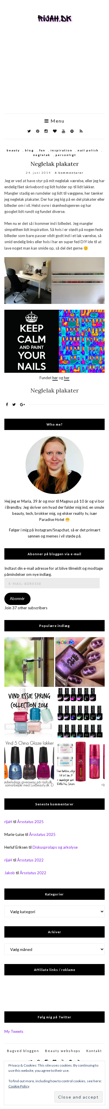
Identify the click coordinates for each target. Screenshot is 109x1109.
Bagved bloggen (23, 1051)
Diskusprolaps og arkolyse (55, 847)
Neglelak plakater (55, 163)
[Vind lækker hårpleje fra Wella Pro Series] (80, 763)
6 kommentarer (69, 172)
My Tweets (13, 1031)
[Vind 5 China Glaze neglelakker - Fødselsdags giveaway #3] (29, 763)
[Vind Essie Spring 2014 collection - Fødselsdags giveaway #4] (29, 713)
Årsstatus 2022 (30, 860)
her (55, 377)
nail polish (88, 150)
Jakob (9, 872)
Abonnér (17, 598)
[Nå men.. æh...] (29, 662)
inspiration (61, 150)
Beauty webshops (63, 1051)
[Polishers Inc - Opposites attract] (80, 662)
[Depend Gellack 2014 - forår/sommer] (80, 713)
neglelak (41, 155)
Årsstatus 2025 (30, 821)
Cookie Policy (18, 1086)
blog (29, 150)
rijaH (8, 821)
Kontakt (94, 1051)
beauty (13, 150)
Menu (57, 121)
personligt (66, 155)
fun (42, 150)
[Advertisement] (54, 77)
